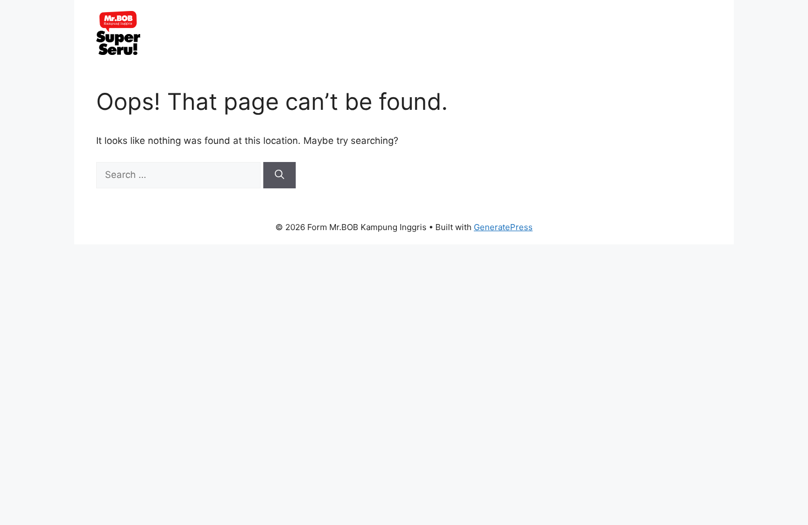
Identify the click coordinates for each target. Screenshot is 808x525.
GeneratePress (503, 227)
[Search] (279, 175)
